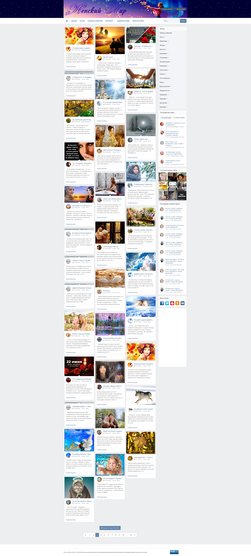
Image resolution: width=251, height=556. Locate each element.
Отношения (163, 57)
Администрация (123, 21)
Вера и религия (165, 86)
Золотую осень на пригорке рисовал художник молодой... (144, 364)
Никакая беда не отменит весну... (113, 338)
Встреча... (106, 291)
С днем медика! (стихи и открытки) (172, 161)
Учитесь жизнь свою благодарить (144, 230)
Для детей (163, 103)
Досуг (162, 37)
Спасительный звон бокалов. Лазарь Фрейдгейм (174, 226)
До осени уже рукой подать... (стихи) (82, 120)
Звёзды (162, 45)
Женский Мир (68, 552)
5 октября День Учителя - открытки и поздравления (173, 153)
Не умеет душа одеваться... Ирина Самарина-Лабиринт (144, 320)
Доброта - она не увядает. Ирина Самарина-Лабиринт (144, 91)
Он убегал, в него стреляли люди (144, 409)
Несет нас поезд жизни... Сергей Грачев (113, 199)
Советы (162, 74)
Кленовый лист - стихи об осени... (144, 457)
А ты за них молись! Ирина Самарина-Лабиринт (113, 102)
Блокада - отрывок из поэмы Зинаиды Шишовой (144, 46)
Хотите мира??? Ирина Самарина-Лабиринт (113, 478)
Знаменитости (164, 90)
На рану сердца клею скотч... (113, 386)
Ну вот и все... (108, 57)
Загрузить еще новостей (110, 528)
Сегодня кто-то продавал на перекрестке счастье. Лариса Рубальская (82, 77)
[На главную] (74, 9)
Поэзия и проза (165, 62)
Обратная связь (138, 21)
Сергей (161, 190)
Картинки (109, 21)
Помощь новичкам (95, 21)
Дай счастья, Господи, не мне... (113, 150)
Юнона (161, 199)
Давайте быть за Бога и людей (144, 274)
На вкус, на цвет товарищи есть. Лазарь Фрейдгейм (173, 209)
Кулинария (163, 53)
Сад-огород (163, 70)
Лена (160, 180)
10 (123, 535)
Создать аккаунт (167, 9)
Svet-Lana (180, 199)
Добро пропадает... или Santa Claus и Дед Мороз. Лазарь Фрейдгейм (174, 261)
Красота (162, 49)
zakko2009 (171, 199)
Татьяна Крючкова (181, 190)
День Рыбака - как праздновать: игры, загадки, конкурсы (174, 143)
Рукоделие (163, 66)
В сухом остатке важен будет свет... (82, 233)
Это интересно (165, 78)
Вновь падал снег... (141, 139)
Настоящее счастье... (111, 247)
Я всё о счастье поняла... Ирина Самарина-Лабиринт (82, 334)
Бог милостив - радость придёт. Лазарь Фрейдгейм (174, 281)
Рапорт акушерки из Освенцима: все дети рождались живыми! (172, 133)
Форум (82, 21)
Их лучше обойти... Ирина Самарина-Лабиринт (82, 501)
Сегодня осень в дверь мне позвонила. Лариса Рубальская (82, 48)
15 (131, 535)
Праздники (163, 94)
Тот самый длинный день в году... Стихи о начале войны (82, 379)
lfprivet (167, 220)
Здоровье (163, 99)
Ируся (170, 190)
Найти (183, 21)
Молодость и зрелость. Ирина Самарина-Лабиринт (82, 206)
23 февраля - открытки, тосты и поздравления (175, 124)
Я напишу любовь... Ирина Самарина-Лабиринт (82, 454)
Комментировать (71, 66)
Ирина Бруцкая (180, 181)
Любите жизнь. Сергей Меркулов (82, 260)
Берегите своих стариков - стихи (113, 431)
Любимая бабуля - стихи (81, 406)
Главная (74, 21)
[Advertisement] (172, 337)
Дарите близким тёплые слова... (82, 288)
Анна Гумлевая (171, 181)
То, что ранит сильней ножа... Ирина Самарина (82, 163)
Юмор (161, 82)
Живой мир (163, 41)
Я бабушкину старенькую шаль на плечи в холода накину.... (144, 184)
